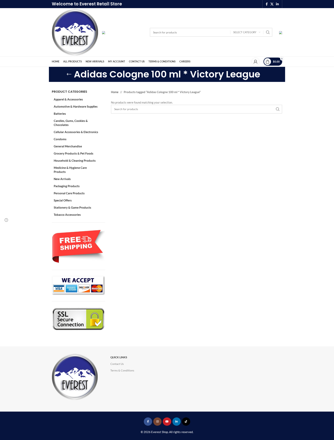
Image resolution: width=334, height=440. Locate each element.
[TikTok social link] (186, 421)
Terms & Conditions (122, 370)
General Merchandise (68, 146)
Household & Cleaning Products (75, 160)
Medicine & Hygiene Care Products (70, 169)
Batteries (60, 113)
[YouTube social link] (167, 421)
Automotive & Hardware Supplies (76, 106)
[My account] (256, 61)
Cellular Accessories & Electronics (76, 132)
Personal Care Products (69, 193)
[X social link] (272, 4)
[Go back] (69, 74)
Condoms (60, 139)
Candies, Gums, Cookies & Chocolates (71, 123)
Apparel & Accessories (68, 99)
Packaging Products (67, 186)
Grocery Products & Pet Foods (73, 153)
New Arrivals (62, 179)
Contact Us (117, 363)
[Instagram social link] (157, 421)
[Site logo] (75, 32)
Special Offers (63, 200)
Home (114, 92)
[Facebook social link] (266, 4)
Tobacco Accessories (67, 214)
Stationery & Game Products (72, 207)
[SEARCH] (267, 32)
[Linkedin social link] (277, 4)
